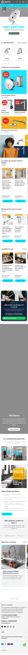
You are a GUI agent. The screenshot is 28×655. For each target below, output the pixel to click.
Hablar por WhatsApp (10, 318)
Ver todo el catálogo (22, 42)
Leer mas (18, 578)
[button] (23, 2)
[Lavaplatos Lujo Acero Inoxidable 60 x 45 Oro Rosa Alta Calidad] (20, 258)
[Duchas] (7, 51)
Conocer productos (14, 429)
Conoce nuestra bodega (10, 615)
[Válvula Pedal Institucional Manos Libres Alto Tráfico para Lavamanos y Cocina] (7, 219)
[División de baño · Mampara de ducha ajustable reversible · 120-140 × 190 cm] (20, 173)
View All (25, 542)
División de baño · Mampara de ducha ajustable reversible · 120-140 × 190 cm (20, 183)
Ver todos (3, 164)
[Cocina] (19, 51)
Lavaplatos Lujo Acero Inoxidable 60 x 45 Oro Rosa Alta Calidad (20, 268)
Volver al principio (14, 598)
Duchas (7, 58)
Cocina (20, 58)
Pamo (5, 650)
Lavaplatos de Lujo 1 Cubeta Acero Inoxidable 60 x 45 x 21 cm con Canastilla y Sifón (7, 268)
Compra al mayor (7, 514)
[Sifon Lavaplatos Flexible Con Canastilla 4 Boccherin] (20, 219)
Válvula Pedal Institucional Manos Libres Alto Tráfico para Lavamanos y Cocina (7, 230)
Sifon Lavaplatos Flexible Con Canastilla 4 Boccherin (19, 229)
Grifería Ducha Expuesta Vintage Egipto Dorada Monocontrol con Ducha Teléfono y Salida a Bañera (6, 184)
